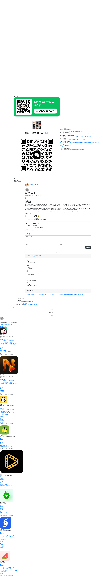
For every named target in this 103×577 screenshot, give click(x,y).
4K (45, 294)
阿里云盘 (73, 294)
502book (2, 321)
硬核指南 (31, 184)
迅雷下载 (81, 294)
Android (32, 294)
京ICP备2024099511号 (32, 304)
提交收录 (16, 303)
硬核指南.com (19, 301)
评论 (29, 234)
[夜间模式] (13, 307)
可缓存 (50, 294)
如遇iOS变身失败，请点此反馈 (6, 354)
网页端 (26, 229)
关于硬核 (25, 303)
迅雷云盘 (77, 294)
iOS (35, 294)
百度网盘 (69, 294)
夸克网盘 (65, 294)
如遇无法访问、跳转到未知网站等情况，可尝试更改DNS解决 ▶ (38, 231)
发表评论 (88, 247)
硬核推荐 (28, 294)
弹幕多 (43, 294)
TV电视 (40, 294)
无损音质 (61, 294)
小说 (35, 184)
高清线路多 (54, 294)
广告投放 (20, 303)
